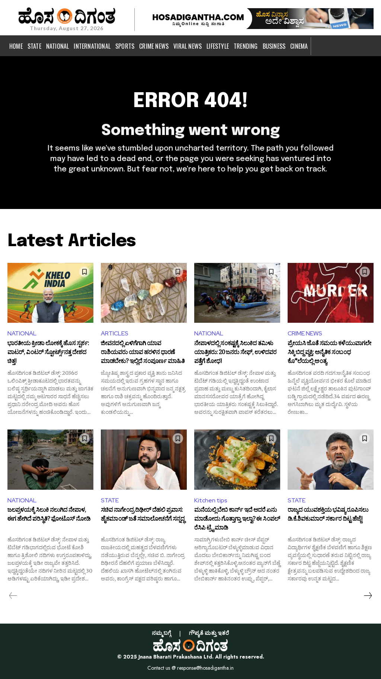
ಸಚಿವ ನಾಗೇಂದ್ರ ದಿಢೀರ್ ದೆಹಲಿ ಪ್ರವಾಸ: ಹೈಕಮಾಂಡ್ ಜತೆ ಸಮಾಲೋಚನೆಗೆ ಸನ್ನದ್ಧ (143, 515)
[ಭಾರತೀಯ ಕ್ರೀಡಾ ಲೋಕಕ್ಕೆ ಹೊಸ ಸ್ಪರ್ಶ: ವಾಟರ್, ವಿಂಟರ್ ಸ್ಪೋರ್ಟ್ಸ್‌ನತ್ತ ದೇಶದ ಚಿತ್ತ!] (50, 293)
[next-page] (368, 595)
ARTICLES (114, 333)
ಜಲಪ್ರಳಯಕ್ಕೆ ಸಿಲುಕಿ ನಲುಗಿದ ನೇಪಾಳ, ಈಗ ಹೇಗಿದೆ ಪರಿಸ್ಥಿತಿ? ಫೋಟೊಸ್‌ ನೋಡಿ (48, 515)
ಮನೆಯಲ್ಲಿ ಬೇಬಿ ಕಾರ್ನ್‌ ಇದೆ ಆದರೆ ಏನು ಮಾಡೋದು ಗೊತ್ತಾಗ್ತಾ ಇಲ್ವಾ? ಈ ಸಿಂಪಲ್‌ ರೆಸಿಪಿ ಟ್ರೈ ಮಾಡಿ (237, 519)
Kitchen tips (210, 500)
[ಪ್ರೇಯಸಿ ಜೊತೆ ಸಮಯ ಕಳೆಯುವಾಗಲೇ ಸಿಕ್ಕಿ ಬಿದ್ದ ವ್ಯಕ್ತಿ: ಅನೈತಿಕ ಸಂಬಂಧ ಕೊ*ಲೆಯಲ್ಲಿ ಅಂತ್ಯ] (331, 293)
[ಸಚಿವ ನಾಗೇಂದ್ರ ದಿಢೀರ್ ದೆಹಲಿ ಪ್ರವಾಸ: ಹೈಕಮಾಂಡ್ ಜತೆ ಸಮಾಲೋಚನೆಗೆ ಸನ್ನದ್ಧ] (144, 459)
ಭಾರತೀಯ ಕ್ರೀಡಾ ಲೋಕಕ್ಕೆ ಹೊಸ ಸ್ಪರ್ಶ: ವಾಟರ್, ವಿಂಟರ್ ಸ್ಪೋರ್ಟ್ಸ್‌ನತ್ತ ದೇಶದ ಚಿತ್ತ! (48, 353)
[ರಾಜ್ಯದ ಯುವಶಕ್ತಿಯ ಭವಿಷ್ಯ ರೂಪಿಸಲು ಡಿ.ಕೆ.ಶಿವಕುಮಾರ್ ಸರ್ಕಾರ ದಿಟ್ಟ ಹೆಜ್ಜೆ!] (331, 459)
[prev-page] (13, 595)
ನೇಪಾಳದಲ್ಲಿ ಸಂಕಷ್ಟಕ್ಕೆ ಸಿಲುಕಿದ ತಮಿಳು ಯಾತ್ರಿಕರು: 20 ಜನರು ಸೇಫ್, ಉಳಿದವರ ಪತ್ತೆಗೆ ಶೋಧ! (235, 353)
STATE (110, 500)
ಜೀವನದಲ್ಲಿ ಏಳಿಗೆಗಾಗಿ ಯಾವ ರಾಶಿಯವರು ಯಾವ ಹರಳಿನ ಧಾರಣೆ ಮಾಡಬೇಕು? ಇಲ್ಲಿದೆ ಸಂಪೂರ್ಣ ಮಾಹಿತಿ (143, 353)
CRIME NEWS (305, 333)
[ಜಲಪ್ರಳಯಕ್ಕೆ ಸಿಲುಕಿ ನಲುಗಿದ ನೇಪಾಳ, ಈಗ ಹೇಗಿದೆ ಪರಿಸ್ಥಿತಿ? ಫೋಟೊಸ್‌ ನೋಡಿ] (50, 459)
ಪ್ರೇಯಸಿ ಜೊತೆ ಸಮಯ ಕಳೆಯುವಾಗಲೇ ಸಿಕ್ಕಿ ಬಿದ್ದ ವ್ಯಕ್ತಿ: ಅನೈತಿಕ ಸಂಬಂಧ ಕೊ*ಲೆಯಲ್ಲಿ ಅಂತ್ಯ (329, 353)
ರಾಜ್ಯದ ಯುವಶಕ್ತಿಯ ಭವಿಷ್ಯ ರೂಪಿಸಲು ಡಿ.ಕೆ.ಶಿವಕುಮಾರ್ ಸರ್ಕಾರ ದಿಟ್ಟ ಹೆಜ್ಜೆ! (328, 515)
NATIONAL (21, 333)
